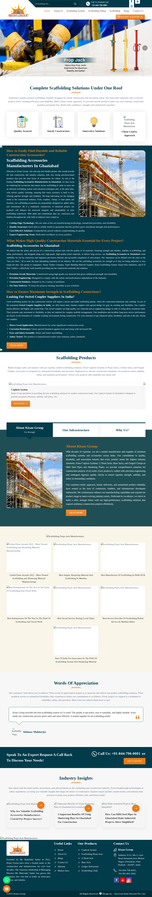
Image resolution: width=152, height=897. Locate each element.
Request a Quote (129, 17)
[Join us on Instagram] (131, 6)
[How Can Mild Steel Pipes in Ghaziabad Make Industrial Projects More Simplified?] (123, 805)
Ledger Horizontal (89, 866)
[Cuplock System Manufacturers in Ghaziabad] (76, 384)
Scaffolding (114, 11)
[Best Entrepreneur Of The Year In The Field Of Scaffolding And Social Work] (29, 589)
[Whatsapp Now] (6, 880)
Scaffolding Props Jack (92, 854)
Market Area (63, 870)
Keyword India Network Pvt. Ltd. (129, 894)
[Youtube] (122, 880)
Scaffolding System (75, 11)
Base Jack (86, 862)
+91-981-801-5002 (127, 873)
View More (19, 403)
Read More (16, 345)
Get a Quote (134, 761)
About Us (58, 11)
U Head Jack (87, 858)
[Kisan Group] (18, 10)
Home (47, 11)
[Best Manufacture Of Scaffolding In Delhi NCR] (123, 544)
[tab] (30, 430)
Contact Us (138, 11)
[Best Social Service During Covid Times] (76, 587)
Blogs (126, 11)
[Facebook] (116, 880)
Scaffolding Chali (89, 870)
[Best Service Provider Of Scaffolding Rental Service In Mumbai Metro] (123, 587)
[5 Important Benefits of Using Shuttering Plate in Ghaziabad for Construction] (76, 805)
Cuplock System (19, 389)
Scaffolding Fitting (97, 11)
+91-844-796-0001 (99, 5)
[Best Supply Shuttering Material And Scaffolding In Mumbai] (76, 544)
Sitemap (61, 866)
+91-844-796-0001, (127, 870)
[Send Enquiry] (6, 889)
